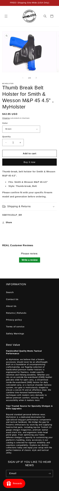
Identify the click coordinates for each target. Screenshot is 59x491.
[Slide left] (23, 77)
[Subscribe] (49, 473)
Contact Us (12, 299)
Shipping (6, 118)
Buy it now (29, 162)
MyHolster (23, 488)
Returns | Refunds (16, 313)
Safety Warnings (15, 333)
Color (5, 123)
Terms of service (15, 326)
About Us (11, 306)
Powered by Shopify (38, 488)
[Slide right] (36, 77)
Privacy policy (14, 320)
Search (10, 292)
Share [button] (9, 222)
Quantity (6, 136)
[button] (6, 16)
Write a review (30, 260)
